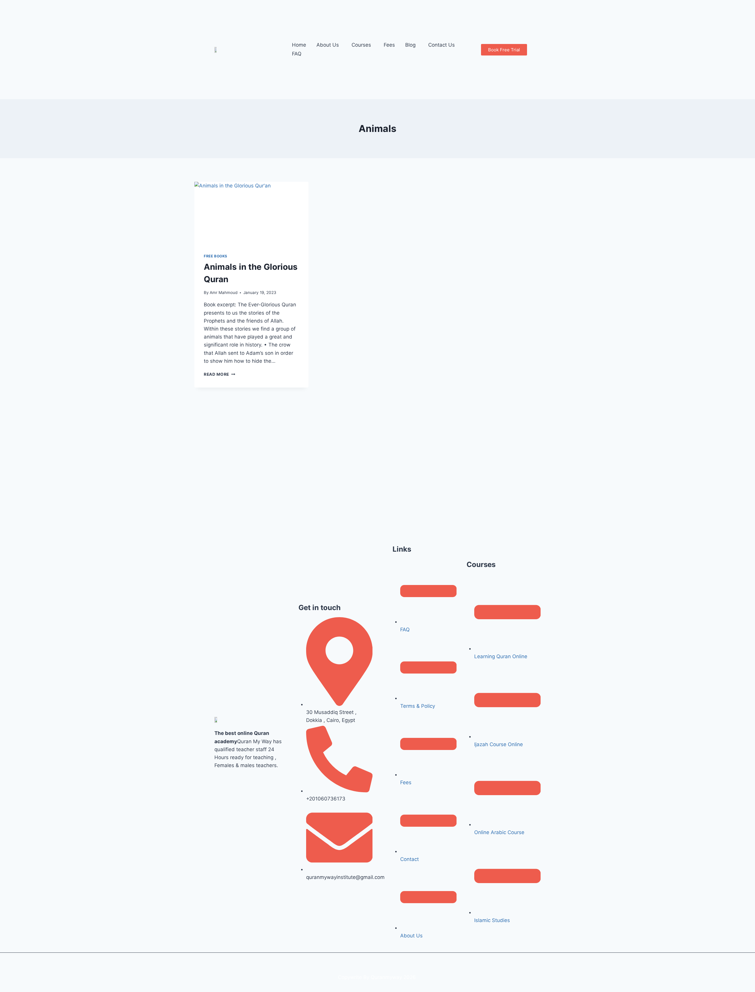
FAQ (296, 54)
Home (299, 45)
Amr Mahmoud (223, 292)
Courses (361, 45)
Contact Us (441, 45)
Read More (219, 374)
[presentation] (251, 213)
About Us (327, 45)
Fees (389, 45)
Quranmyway (386, 977)
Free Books (215, 256)
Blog (410, 45)
